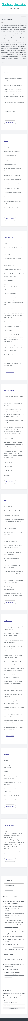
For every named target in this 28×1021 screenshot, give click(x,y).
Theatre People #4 (10, 390)
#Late (6, 72)
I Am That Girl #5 (9, 237)
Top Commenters (9, 885)
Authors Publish (12, 985)
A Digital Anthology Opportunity (13, 972)
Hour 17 (16, 944)
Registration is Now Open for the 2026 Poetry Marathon (14, 908)
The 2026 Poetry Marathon (16, 936)
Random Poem (8, 880)
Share (2, 62)
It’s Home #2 (8, 621)
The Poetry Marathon (14, 4)
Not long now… (9, 825)
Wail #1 (6, 754)
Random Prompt (9, 890)
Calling (6, 141)
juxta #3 (6, 500)
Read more (10, 122)
